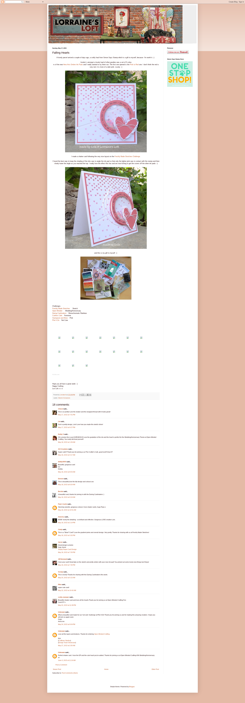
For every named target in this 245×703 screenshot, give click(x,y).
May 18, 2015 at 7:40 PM (66, 565)
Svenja (60, 572)
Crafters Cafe (57, 315)
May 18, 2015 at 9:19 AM (66, 497)
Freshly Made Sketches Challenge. (127, 156)
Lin (59, 421)
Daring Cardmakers (59, 313)
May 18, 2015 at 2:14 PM (66, 523)
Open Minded (57, 311)
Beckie (60, 491)
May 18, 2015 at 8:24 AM (66, 484)
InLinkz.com (55, 374)
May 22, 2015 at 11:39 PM (67, 605)
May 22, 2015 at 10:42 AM (67, 590)
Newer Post (57, 669)
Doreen (60, 479)
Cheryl (60, 409)
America (61, 517)
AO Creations (63, 449)
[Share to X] (85, 395)
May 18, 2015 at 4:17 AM (66, 455)
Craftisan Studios (64, 640)
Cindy (60, 529)
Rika (59, 584)
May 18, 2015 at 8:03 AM (66, 472)
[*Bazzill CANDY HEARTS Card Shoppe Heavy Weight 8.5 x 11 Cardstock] (73, 338)
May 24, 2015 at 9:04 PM (66, 624)
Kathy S (61, 434)
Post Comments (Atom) (70, 673)
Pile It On (55, 320)
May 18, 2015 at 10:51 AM (67, 510)
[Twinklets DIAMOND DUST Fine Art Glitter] (100, 352)
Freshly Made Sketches (61, 308)
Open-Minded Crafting (102, 634)
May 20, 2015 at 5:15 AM (66, 578)
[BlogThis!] (83, 395)
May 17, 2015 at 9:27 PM (66, 427)
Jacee (60, 542)
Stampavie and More (60, 318)
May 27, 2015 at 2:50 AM (66, 645)
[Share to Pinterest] (90, 395)
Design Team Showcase (67, 643)
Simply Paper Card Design (67, 549)
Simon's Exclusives (64, 398)
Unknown (61, 612)
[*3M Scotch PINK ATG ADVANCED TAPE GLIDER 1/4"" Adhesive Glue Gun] (87, 366)
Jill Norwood (62, 559)
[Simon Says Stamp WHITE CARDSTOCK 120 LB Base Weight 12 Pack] (59, 338)
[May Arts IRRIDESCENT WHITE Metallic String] (87, 352)
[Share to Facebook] (88, 395)
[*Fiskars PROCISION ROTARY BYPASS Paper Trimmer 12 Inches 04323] (141, 352)
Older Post (155, 669)
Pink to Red (134, 64)
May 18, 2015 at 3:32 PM (66, 535)
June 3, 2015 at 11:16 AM (67, 660)
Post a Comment (61, 665)
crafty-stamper (63, 597)
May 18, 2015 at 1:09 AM (66, 442)
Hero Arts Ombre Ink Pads (73, 64)
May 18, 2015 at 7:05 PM (66, 552)
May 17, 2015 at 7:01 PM (66, 415)
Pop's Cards (62, 504)
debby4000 (62, 462)
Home (106, 669)
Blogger (131, 687)
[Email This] (80, 395)
